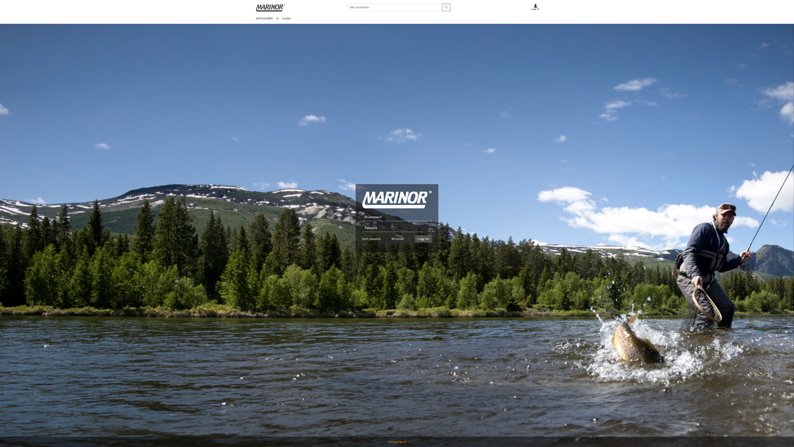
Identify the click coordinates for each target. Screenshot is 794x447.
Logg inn (423, 239)
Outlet (286, 18)
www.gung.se (397, 441)
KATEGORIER (264, 18)
